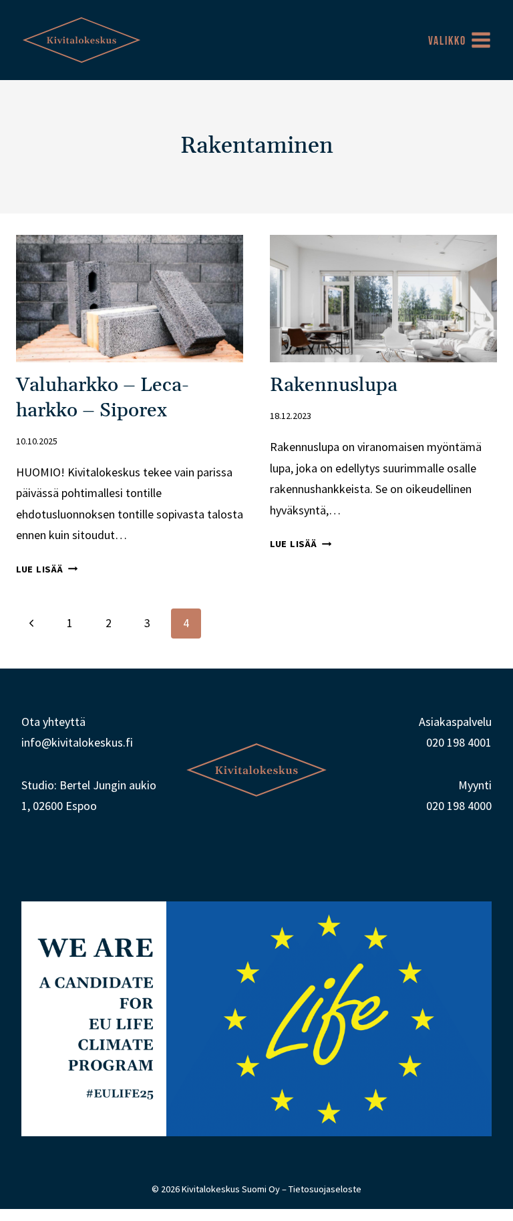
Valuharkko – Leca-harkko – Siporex (102, 397)
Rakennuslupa (333, 385)
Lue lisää (46, 569)
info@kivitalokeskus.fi (77, 742)
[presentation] (129, 298)
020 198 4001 (459, 742)
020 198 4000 (459, 805)
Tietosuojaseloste (325, 1189)
